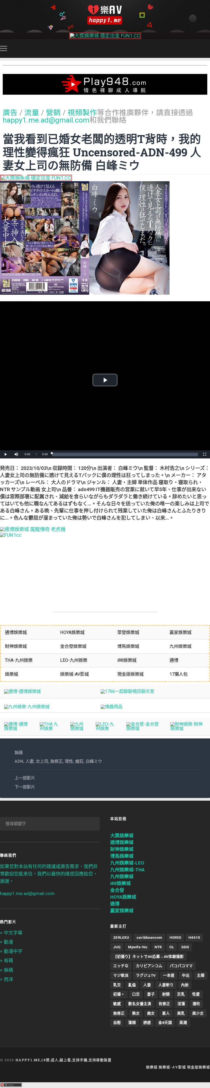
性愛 (196, 994)
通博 (114, 904)
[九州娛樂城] (78, 728)
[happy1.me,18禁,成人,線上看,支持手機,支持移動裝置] (105, 15)
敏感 (117, 1003)
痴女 (151, 1013)
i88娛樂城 (120, 883)
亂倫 (132, 985)
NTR (158, 947)
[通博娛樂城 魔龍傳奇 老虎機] (33, 529)
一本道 (168, 975)
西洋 (8, 979)
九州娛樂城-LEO (127, 863)
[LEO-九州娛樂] (107, 728)
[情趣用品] (111, 706)
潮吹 (196, 1003)
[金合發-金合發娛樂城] (144, 728)
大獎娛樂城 (121, 835)
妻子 (151, 994)
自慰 (117, 1022)
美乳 (181, 1013)
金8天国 (165, 1022)
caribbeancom (149, 937)
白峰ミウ (94, 761)
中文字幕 (13, 932)
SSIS (185, 947)
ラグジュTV (146, 975)
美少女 (198, 1013)
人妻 (29, 761)
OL (171, 947)
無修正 (56, 761)
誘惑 (147, 1022)
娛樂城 (152, 1067)
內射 (185, 985)
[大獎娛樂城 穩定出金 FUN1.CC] (105, 35)
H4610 (194, 937)
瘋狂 (79, 761)
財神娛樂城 (121, 849)
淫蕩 (181, 1003)
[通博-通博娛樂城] (22, 691)
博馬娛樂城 (121, 856)
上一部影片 (24, 778)
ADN (18, 761)
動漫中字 (13, 951)
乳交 (117, 985)
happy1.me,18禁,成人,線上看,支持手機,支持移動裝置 (63, 1060)
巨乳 (181, 994)
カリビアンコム (149, 966)
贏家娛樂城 (121, 910)
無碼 (18, 752)
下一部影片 (24, 787)
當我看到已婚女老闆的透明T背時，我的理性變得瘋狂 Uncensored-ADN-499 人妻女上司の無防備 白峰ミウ (102, 152)
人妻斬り (166, 985)
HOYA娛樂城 (123, 897)
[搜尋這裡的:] (50, 824)
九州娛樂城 (121, 876)
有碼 (8, 960)
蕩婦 (132, 1022)
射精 (166, 994)
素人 (166, 1013)
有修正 (164, 1003)
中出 (185, 975)
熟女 (136, 1013)
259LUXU (121, 937)
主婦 (201, 975)
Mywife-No (137, 947)
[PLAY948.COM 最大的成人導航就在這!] (105, 92)
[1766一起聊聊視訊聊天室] (127, 691)
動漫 (8, 942)
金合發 (117, 890)
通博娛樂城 (121, 842)
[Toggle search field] (206, 48)
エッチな (121, 966)
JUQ (117, 947)
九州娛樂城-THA (127, 869)
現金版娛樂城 (198, 1067)
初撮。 (119, 994)
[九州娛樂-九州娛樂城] (26, 706)
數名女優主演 (139, 1003)
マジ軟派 (121, 975)
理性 (69, 761)
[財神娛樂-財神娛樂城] (188, 728)
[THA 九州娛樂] (51, 728)
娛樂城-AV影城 (172, 1067)
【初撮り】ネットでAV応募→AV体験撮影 (148, 956)
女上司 (42, 761)
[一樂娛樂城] (11, 535)
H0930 (175, 937)
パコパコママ (181, 966)
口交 (136, 994)
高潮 (183, 1022)
